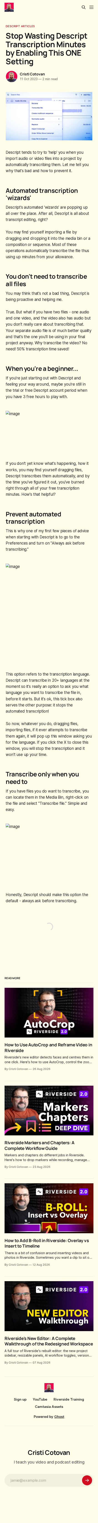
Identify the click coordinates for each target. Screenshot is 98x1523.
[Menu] (91, 7)
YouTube (40, 1399)
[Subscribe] (87, 1480)
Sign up (20, 1399)
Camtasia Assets (49, 1406)
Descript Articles (20, 26)
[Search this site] (83, 7)
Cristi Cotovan (32, 74)
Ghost (59, 1416)
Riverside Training (69, 1399)
